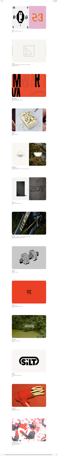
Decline (50, 454)
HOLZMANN (55, 1)
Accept (48, 454)
